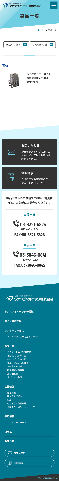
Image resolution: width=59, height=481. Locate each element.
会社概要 (11, 392)
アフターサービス (14, 330)
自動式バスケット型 (16, 355)
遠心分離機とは (13, 321)
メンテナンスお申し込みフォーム (23, 336)
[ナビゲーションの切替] (53, 5)
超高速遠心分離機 (15, 370)
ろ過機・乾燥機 (14, 366)
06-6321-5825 (32, 224)
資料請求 (18, 463)
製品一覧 (9, 346)
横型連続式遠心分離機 (17, 362)
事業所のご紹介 (14, 396)
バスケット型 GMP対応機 (19, 352)
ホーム (40, 30)
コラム (8, 431)
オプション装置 (14, 377)
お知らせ (9, 441)
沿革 (9, 399)
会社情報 (9, 386)
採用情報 (9, 416)
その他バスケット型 (16, 359)
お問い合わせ (20, 453)
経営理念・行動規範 (16, 403)
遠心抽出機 (12, 373)
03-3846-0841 (32, 254)
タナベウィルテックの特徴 (19, 311)
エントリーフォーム (16, 422)
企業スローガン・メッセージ (21, 407)
